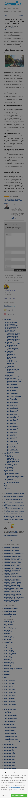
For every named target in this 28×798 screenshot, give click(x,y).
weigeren (16, 789)
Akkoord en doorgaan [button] (18, 795)
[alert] (14, 399)
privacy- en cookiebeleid (15, 787)
